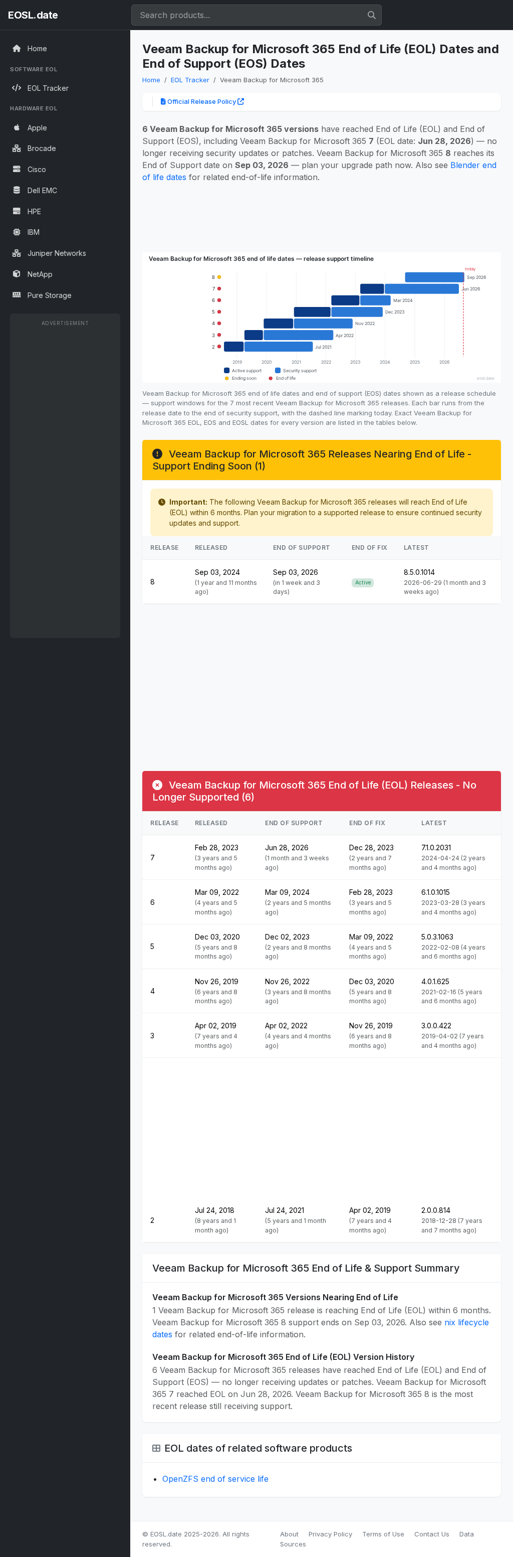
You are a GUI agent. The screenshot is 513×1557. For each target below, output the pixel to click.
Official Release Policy (201, 101)
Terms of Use (383, 1534)
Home (151, 80)
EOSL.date (33, 15)
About (289, 1534)
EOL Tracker (190, 80)
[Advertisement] (65, 481)
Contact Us (431, 1534)
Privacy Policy (330, 1534)
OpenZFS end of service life (215, 1479)
